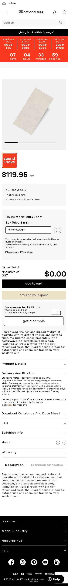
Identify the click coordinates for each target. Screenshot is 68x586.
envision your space (34, 295)
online (12, 3)
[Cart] (64, 12)
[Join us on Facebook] (11, 562)
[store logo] (31, 12)
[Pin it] (64, 443)
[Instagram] (23, 562)
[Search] (60, 22)
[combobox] (29, 22)
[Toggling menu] (4, 12)
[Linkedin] (57, 562)
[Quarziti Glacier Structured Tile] (34, 114)
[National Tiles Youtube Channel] (45, 562)
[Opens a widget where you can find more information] (53, 579)
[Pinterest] (34, 562)
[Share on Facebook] (58, 443)
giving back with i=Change (37, 32)
